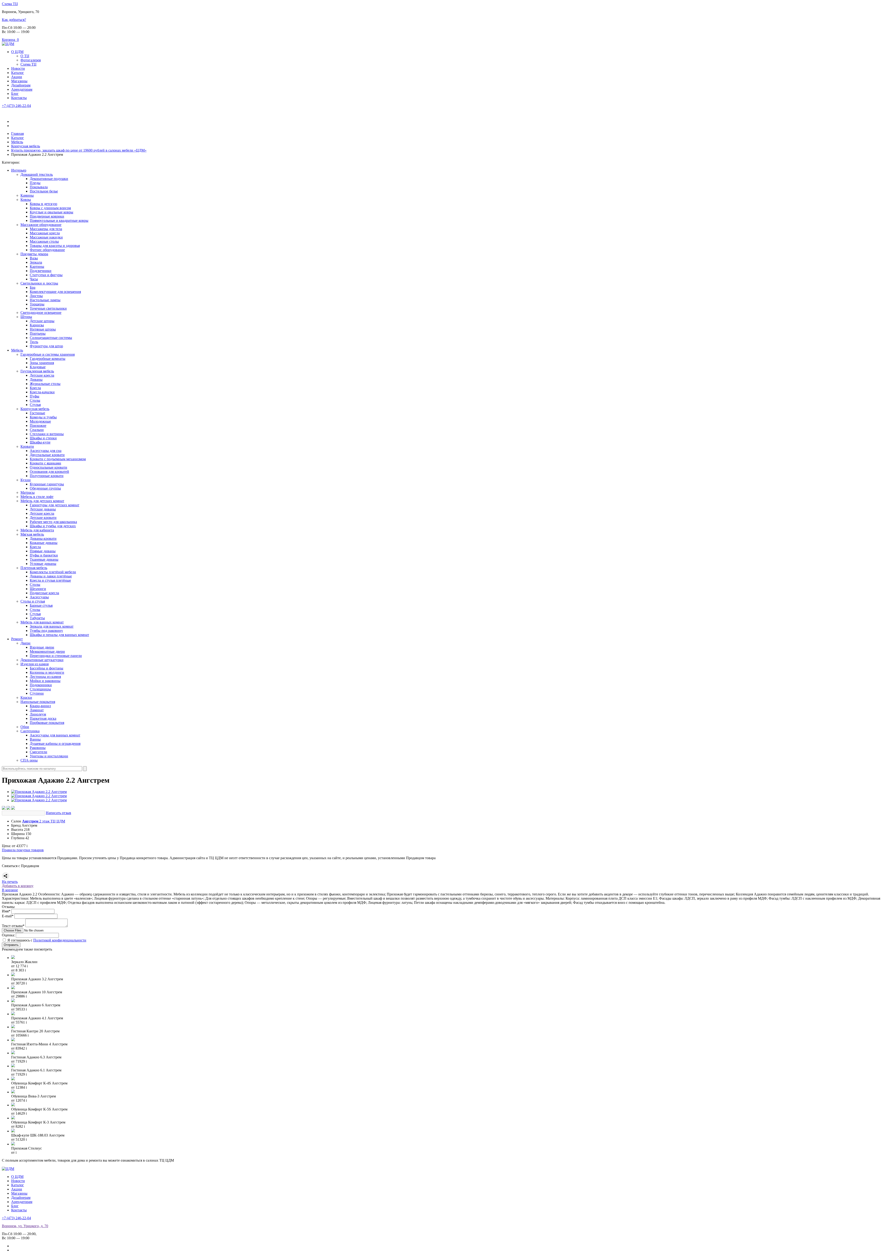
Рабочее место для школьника (53, 522)
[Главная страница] (8, 44)
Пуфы (34, 396)
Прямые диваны (43, 551)
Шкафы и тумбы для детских (53, 526)
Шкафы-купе (40, 442)
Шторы (26, 317)
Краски (26, 697)
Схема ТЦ (10, 4)
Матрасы (27, 492)
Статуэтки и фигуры (46, 275)
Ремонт (17, 639)
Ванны (35, 739)
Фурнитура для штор (46, 346)
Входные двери (42, 647)
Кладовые (38, 367)
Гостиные (37, 413)
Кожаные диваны (43, 543)
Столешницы (40, 689)
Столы (35, 400)
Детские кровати (43, 518)
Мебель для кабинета (37, 530)
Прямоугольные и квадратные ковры (59, 220)
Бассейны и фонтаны (46, 668)
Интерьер (18, 170)
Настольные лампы (45, 300)
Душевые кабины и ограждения (55, 744)
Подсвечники (40, 271)
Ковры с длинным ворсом (50, 208)
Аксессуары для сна (45, 451)
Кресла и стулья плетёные (50, 580)
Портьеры (38, 333)
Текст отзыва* (13, 926)
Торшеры (37, 304)
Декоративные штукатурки (41, 660)
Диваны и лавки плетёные (51, 576)
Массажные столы (44, 241)
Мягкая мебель (32, 534)
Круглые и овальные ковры (51, 212)
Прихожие (38, 426)
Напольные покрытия (37, 702)
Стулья (35, 405)
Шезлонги (38, 589)
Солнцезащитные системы (51, 338)
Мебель (17, 350)
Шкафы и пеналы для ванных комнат (59, 635)
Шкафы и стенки (43, 438)
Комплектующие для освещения (55, 292)
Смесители (38, 752)
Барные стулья (41, 605)
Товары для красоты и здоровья (55, 246)
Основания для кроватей (49, 472)
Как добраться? (14, 20)
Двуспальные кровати (47, 455)
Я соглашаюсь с (46, 940)
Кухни (25, 480)
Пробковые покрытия (47, 723)
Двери (25, 643)
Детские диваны (43, 509)
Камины (27, 195)
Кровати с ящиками (45, 463)
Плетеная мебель (33, 568)
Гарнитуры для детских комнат (54, 505)
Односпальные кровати (48, 467)
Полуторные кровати (46, 476)
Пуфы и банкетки (44, 555)
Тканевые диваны (44, 559)
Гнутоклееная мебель (37, 371)
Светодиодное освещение (40, 313)
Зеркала (36, 262)
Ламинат (37, 710)
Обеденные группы (45, 488)
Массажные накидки (46, 237)
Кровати (27, 446)
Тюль (34, 342)
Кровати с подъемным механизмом (58, 459)
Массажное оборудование (40, 225)
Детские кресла (42, 375)
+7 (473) (16, 106)
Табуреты (37, 618)
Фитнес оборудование (47, 250)
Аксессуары (39, 597)
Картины (37, 266)
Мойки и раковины (45, 681)
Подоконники (41, 685)
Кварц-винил (40, 706)
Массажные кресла (45, 233)
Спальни (37, 430)
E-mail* (7, 916)
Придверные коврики (47, 216)
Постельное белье (44, 191)
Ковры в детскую (43, 204)
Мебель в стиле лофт (36, 497)
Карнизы (37, 325)
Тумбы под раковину (46, 631)
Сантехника (30, 731)
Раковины (38, 748)
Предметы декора (34, 254)
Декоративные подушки (49, 179)
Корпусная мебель (34, 409)
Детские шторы (42, 321)
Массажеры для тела (46, 229)
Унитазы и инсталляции (49, 756)
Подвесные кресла (44, 593)
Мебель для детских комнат (42, 501)
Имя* (6, 911)
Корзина (10, 40)
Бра (32, 287)
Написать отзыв (58, 813)
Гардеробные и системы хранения (47, 354)
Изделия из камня (34, 664)
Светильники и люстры (39, 283)
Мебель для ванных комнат (42, 622)
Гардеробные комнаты (47, 359)
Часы (34, 279)
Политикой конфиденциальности (59, 940)
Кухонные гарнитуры (47, 484)
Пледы (35, 183)
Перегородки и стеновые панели (56, 656)
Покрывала (39, 187)
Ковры (25, 200)
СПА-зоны (29, 760)
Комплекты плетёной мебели (53, 572)
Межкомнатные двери (47, 651)
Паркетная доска (43, 718)
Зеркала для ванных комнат (51, 626)
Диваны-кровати (43, 538)
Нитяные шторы (43, 329)
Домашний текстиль (36, 174)
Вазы (34, 258)
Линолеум (38, 714)
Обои (24, 727)
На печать (10, 882)
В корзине (10, 890)
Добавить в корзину (17, 886)
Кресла (35, 388)
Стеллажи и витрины (47, 434)
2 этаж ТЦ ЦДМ (43, 821)
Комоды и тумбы (43, 417)
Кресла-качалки (42, 392)
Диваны (36, 379)
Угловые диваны (43, 564)
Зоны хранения (42, 363)
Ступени (37, 693)
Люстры (36, 296)
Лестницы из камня (45, 677)
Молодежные (40, 421)
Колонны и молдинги (47, 672)
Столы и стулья (32, 601)
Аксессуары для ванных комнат (55, 735)
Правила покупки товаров (23, 850)
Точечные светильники (48, 308)
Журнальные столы (45, 384)
